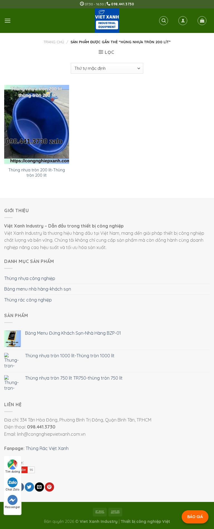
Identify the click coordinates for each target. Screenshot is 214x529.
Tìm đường (12, 471)
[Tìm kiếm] (163, 20)
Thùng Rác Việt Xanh (47, 448)
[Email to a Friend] (39, 487)
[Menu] (7, 20)
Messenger (12, 507)
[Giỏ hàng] (202, 20)
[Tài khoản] (182, 20)
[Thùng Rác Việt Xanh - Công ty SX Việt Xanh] (107, 20)
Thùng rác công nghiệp (28, 300)
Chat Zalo (13, 489)
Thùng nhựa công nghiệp (29, 278)
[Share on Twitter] (29, 487)
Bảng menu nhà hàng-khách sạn (37, 289)
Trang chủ (53, 42)
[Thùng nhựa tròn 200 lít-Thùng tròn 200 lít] (36, 124)
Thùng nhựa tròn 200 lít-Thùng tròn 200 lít (36, 172)
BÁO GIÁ (195, 516)
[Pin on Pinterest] (49, 487)
